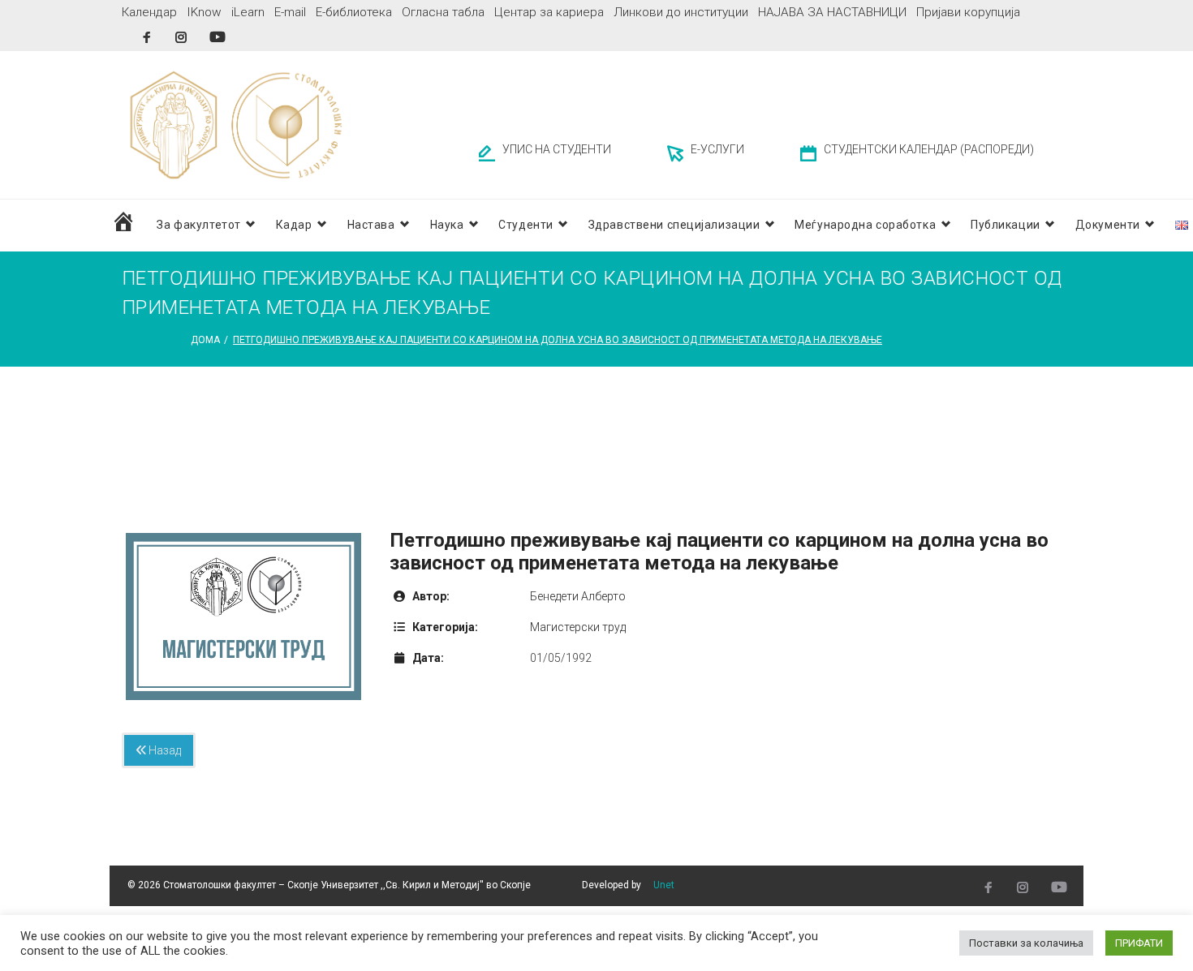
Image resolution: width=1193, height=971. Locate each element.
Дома (205, 340)
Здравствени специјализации (674, 224)
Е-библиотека (354, 12)
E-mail (290, 12)
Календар (149, 12)
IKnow (204, 12)
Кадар (294, 224)
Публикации (1005, 224)
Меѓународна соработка (865, 224)
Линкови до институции (681, 12)
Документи (1107, 224)
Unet (663, 885)
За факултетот (198, 224)
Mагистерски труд (578, 627)
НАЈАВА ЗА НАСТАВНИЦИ (832, 12)
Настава (371, 224)
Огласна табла (443, 12)
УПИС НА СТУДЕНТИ (556, 149)
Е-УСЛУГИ (717, 149)
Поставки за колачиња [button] (1026, 943)
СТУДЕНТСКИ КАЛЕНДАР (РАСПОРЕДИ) (929, 149)
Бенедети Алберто (578, 596)
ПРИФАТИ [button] (1139, 943)
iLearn (248, 12)
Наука (447, 224)
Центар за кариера (549, 12)
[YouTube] (217, 37)
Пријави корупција (968, 12)
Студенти (525, 224)
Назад (163, 750)
